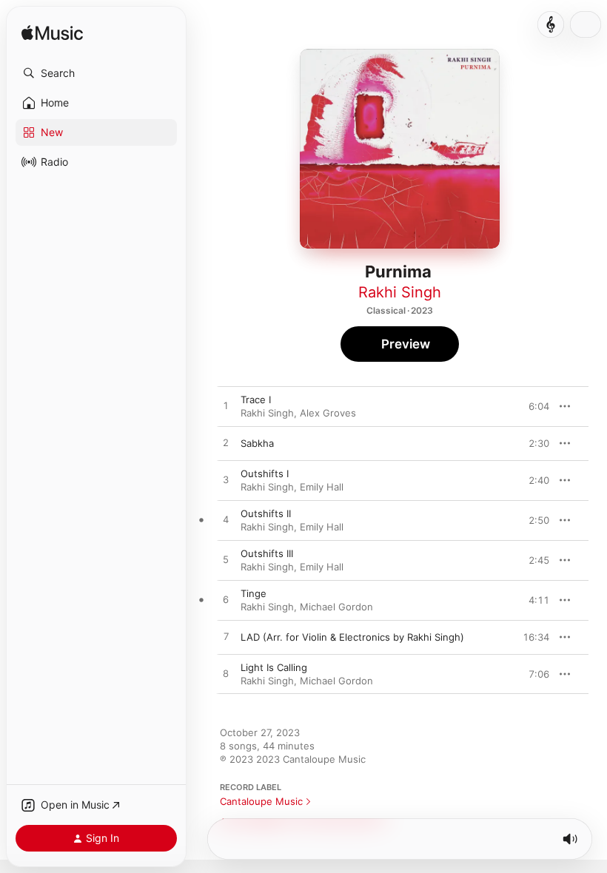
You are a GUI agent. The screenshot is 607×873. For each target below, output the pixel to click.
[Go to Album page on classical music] (550, 24)
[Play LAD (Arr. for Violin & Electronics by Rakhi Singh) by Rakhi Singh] (226, 637)
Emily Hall (321, 487)
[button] (96, 73)
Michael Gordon (336, 607)
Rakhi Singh (399, 292)
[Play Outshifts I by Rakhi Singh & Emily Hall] (226, 480)
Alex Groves (328, 413)
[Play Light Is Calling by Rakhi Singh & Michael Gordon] (226, 674)
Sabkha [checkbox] (257, 443)
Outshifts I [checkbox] (265, 473)
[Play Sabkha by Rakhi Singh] (226, 443)
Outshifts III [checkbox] (267, 553)
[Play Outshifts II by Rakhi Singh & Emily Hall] (226, 520)
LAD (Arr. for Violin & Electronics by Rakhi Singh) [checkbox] (352, 637)
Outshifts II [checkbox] (266, 513)
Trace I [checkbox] (256, 399)
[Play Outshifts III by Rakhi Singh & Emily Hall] (226, 560)
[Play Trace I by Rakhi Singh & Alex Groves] (226, 406)
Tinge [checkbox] (253, 593)
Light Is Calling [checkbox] (274, 667)
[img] (52, 33)
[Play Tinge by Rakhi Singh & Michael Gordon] (226, 600)
